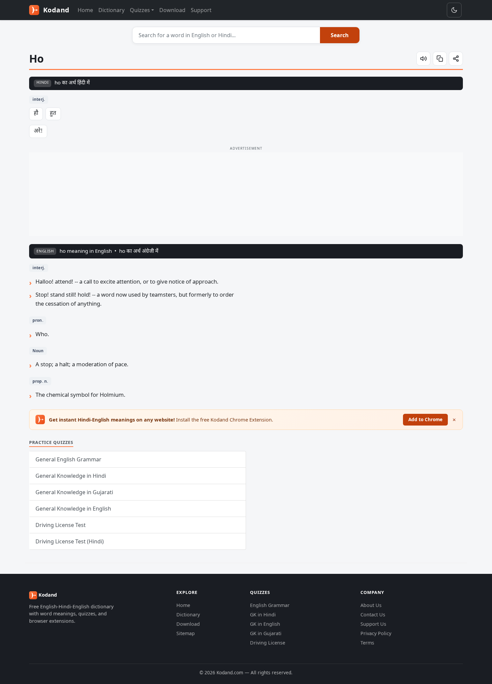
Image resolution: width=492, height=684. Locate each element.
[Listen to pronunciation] (423, 59)
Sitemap (185, 633)
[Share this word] (456, 59)
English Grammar (270, 605)
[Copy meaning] (440, 59)
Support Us (373, 624)
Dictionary (111, 10)
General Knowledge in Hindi (70, 475)
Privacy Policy (375, 633)
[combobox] (226, 35)
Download (172, 10)
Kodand (55, 9)
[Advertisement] (246, 194)
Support (201, 10)
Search (340, 35)
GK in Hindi (263, 614)
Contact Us (372, 614)
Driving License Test (60, 525)
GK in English (265, 624)
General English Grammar (68, 459)
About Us (371, 605)
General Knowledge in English (73, 508)
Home (85, 10)
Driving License (267, 642)
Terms (367, 642)
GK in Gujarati (265, 633)
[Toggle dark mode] (454, 10)
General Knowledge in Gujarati (74, 492)
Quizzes (140, 10)
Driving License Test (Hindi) (69, 541)
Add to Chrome (425, 419)
